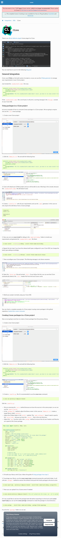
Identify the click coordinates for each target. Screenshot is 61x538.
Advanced (30, 15)
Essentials (51, 13)
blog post (28, 69)
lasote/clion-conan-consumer (16, 311)
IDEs (14, 20)
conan (31, 2)
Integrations (8, 20)
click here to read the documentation (34, 10)
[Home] (2, 20)
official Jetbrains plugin (14, 38)
